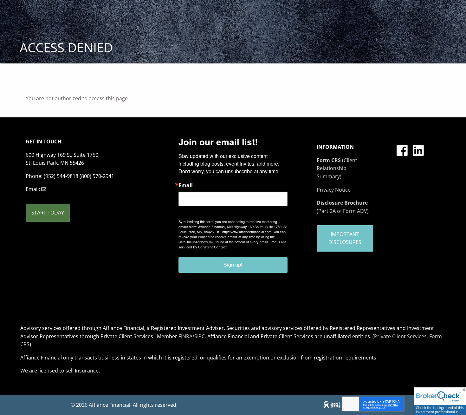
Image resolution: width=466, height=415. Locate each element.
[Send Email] (43, 189)
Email (185, 185)
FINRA (185, 336)
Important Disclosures (344, 238)
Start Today (47, 212)
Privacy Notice (334, 189)
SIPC (199, 336)
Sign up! (232, 264)
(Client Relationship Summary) (337, 168)
